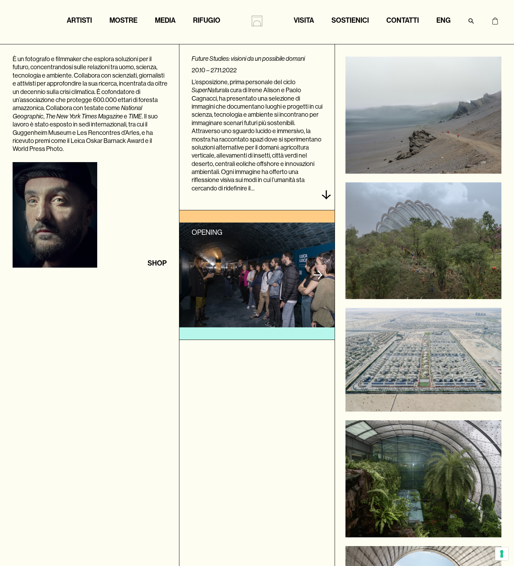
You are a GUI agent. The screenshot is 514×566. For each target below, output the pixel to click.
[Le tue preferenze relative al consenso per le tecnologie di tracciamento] (501, 553)
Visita (304, 20)
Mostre (123, 20)
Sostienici (350, 20)
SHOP (157, 263)
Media (165, 20)
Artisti (79, 20)
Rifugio (206, 20)
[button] (318, 275)
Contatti (402, 20)
